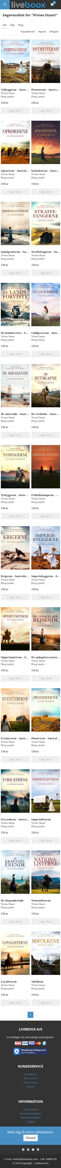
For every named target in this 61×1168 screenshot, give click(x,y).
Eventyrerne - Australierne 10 (19, 738)
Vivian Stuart (8, 93)
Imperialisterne (41, 819)
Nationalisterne (41, 900)
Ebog (20, 25)
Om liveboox (31, 1109)
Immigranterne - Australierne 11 (21, 251)
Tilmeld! (31, 1138)
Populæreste (28, 31)
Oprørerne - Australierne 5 (18, 170)
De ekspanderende (12, 900)
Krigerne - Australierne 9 (17, 576)
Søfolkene (37, 981)
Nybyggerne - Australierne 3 (18, 495)
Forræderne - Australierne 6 (18, 819)
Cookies (30, 1121)
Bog (12, 25)
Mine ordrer (30, 1078)
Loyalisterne (9, 981)
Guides (31, 1086)
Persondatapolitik (30, 1117)
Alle (5, 25)
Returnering (30, 1082)
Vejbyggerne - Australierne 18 (19, 89)
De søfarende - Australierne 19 (20, 414)
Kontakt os (30, 1074)
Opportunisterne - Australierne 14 (22, 657)
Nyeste (42, 31)
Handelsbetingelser (30, 1113)
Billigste (53, 31)
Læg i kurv (15, 111)
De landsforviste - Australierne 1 (21, 333)
